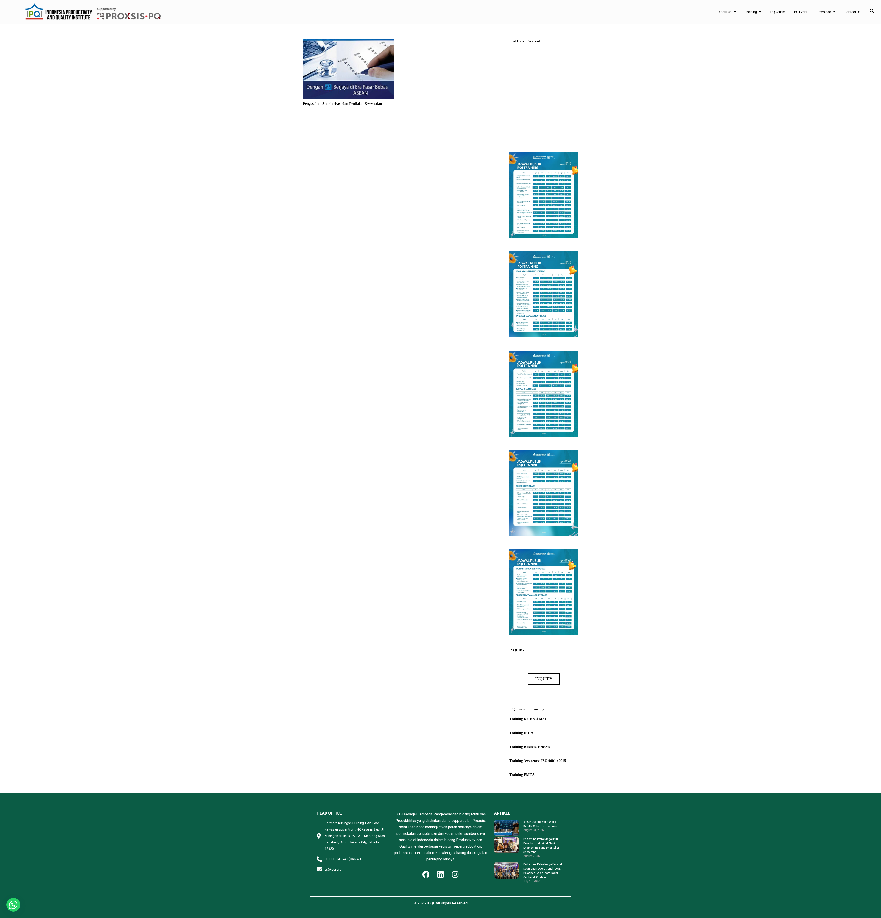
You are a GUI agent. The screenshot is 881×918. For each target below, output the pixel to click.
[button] (13, 905)
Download (824, 12)
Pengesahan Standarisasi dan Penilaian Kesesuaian (342, 104)
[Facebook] (425, 874)
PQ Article (777, 12)
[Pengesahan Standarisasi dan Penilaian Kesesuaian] (348, 42)
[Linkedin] (440, 874)
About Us (725, 12)
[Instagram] (455, 874)
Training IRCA (521, 733)
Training (751, 12)
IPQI (430, 903)
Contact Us (852, 12)
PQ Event (800, 12)
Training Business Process (529, 747)
